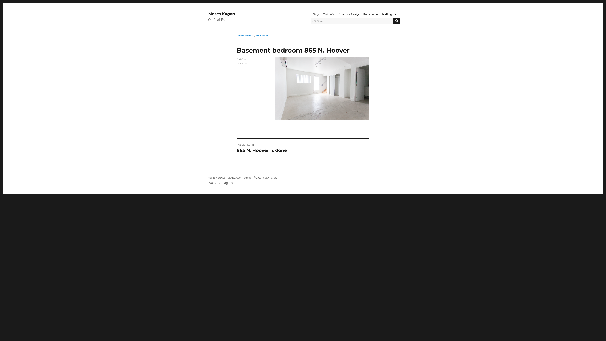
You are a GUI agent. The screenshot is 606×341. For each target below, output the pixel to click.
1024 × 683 (242, 63)
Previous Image (245, 35)
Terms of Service (216, 177)
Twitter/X (328, 14)
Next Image (262, 35)
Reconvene (370, 14)
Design (247, 177)
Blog (316, 14)
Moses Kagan (221, 14)
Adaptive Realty (349, 14)
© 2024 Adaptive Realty (265, 177)
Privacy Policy (234, 177)
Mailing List (390, 14)
